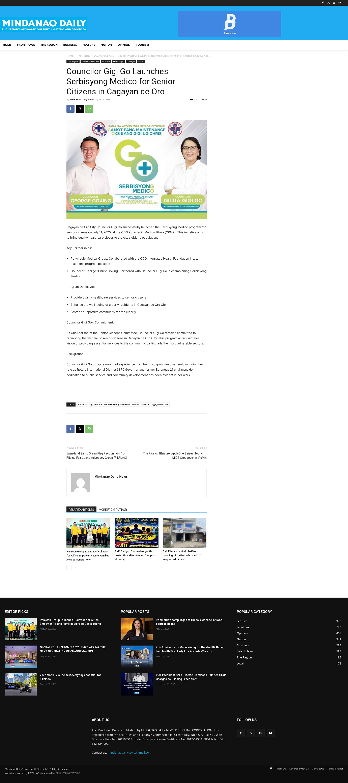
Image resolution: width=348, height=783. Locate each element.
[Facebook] (323, 3)
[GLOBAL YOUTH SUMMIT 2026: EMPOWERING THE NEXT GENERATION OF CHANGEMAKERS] (21, 657)
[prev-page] (68, 567)
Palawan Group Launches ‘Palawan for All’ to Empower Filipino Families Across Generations (87, 555)
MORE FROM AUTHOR (113, 509)
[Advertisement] (136, 389)
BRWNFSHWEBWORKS (68, 773)
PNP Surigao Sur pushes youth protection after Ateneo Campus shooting (135, 555)
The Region (83, 55)
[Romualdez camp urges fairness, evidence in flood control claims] (137, 629)
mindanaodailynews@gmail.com (129, 752)
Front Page (118, 61)
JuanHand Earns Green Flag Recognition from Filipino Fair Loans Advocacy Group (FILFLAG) (96, 456)
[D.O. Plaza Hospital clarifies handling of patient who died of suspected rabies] (185, 533)
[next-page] (75, 567)
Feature (106, 61)
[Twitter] (328, 3)
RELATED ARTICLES (81, 509)
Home (69, 55)
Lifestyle (131, 61)
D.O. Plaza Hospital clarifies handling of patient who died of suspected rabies (182, 555)
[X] (80, 109)
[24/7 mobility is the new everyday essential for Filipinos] (21, 684)
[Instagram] (334, 3)
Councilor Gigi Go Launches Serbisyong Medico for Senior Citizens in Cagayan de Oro (123, 404)
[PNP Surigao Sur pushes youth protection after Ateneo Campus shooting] (136, 533)
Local (140, 61)
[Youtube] (339, 3)
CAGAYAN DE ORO (103, 55)
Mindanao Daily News (82, 99)
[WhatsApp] (89, 109)
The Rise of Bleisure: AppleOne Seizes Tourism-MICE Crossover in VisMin (175, 456)
